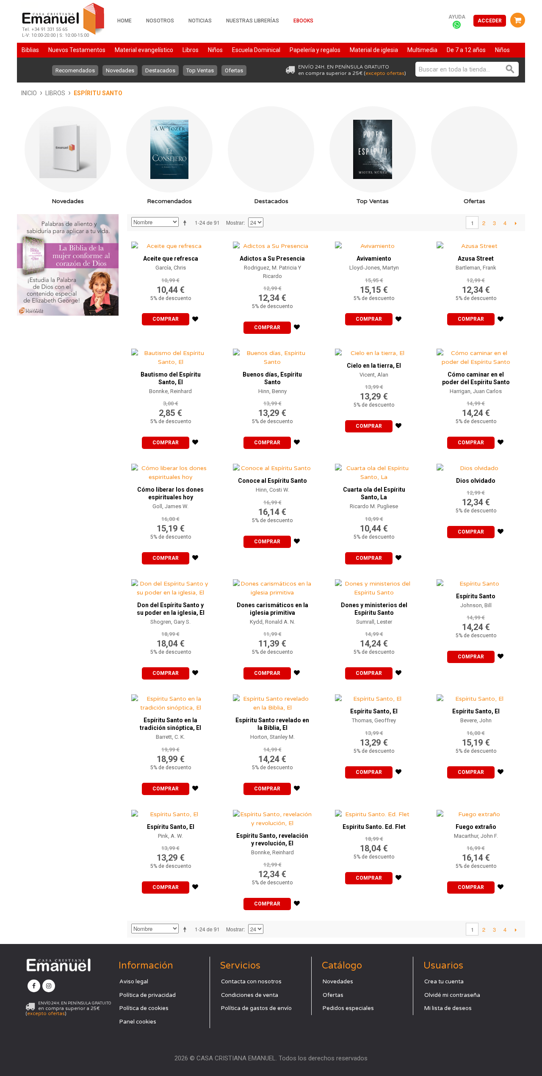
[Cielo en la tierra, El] (374, 351)
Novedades (120, 70)
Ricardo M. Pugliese (374, 506)
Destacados (160, 70)
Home (124, 21)
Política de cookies (144, 1008)
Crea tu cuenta (444, 981)
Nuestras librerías (252, 21)
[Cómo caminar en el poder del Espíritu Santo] (476, 355)
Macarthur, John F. (476, 836)
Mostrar (234, 222)
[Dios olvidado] (476, 466)
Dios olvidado (475, 480)
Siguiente (515, 223)
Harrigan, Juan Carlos (476, 391)
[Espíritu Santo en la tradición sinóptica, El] (170, 701)
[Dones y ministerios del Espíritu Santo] (374, 586)
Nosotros (160, 21)
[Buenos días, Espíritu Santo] (272, 355)
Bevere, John (476, 720)
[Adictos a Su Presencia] (272, 243)
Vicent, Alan (373, 375)
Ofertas (234, 70)
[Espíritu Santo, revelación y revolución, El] (272, 817)
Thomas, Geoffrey (374, 720)
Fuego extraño (476, 826)
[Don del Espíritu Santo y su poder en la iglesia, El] (170, 586)
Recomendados (75, 70)
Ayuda (456, 17)
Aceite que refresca (170, 258)
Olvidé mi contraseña (452, 995)
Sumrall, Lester (374, 622)
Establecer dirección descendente (186, 222)
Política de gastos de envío (256, 1008)
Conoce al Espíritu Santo (272, 480)
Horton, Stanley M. (272, 737)
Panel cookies (137, 1021)
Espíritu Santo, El (374, 711)
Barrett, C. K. (170, 737)
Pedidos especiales (348, 1008)
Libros (55, 93)
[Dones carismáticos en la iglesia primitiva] (272, 586)
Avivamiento (374, 258)
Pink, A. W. (170, 836)
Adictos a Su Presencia (272, 258)
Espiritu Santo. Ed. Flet (374, 826)
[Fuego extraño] (476, 812)
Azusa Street (476, 258)
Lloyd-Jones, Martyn (374, 267)
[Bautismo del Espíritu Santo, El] (170, 355)
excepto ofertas (384, 73)
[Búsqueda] (510, 69)
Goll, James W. (170, 506)
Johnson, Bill (476, 605)
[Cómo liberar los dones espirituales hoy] (170, 471)
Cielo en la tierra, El (374, 365)
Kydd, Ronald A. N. (272, 622)
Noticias (200, 21)
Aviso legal (133, 981)
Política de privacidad (147, 995)
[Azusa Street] (476, 243)
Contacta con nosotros (251, 981)
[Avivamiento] (374, 243)
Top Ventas (200, 70)
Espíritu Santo (475, 596)
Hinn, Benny (272, 391)
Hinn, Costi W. (272, 490)
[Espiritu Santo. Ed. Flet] (374, 812)
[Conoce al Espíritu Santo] (272, 466)
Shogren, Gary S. (170, 622)
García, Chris (170, 267)
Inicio (29, 93)
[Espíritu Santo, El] (374, 696)
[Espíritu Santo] (476, 581)
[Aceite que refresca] (170, 243)
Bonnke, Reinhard (170, 391)
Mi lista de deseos (448, 1008)
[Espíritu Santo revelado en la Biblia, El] (272, 701)
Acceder (490, 21)
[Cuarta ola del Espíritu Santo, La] (374, 471)
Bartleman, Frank (476, 267)
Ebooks (303, 21)
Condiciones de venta (249, 995)
